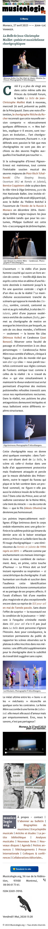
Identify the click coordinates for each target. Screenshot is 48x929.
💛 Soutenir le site (22, 869)
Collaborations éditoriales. (27, 857)
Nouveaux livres (27, 841)
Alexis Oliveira (33, 508)
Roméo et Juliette (26, 546)
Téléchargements (25, 849)
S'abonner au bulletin (30, 821)
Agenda (26, 845)
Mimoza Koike (12, 337)
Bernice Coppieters (13, 185)
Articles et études (25, 833)
